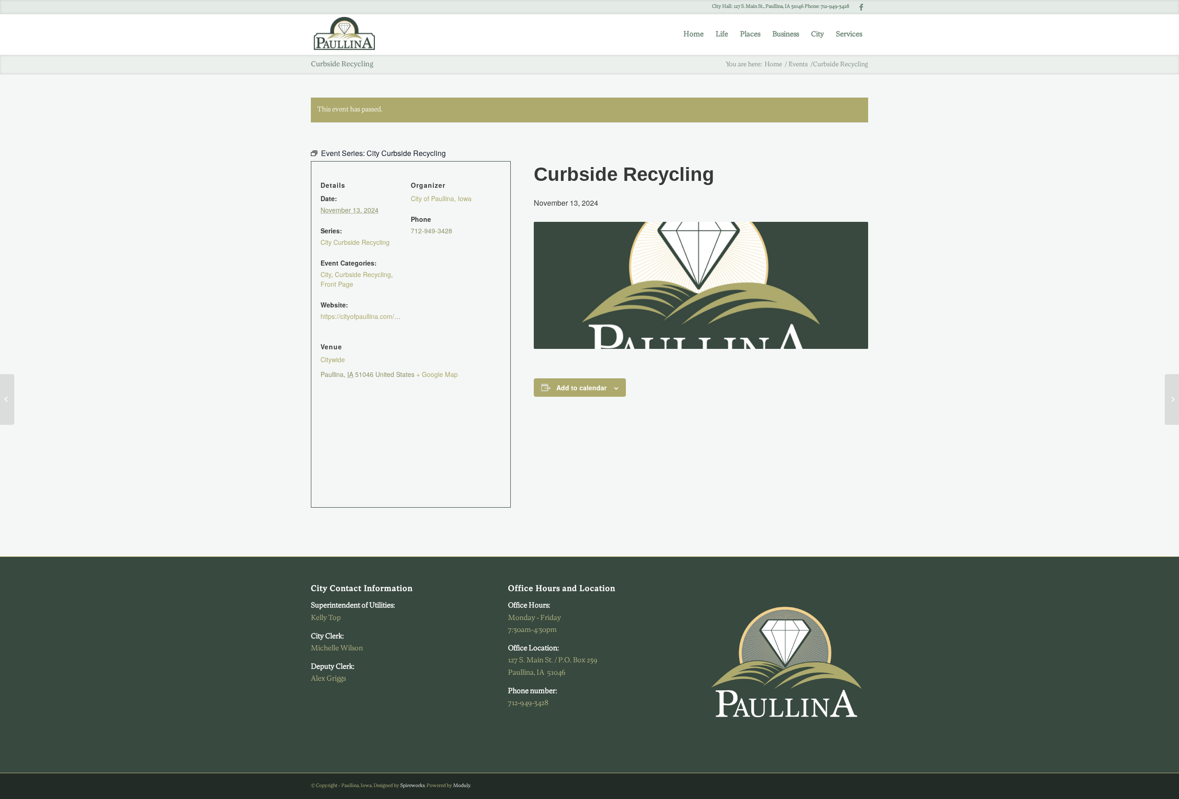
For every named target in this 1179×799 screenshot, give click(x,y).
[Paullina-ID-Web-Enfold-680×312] (348, 34)
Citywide (333, 359)
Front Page (337, 284)
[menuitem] (693, 34)
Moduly (461, 785)
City (326, 274)
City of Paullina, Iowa (441, 198)
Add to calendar (581, 387)
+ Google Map (437, 374)
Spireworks (412, 785)
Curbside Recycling (363, 274)
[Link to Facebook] (861, 7)
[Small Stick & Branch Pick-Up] (7, 399)
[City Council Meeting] (1172, 399)
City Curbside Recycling (355, 242)
